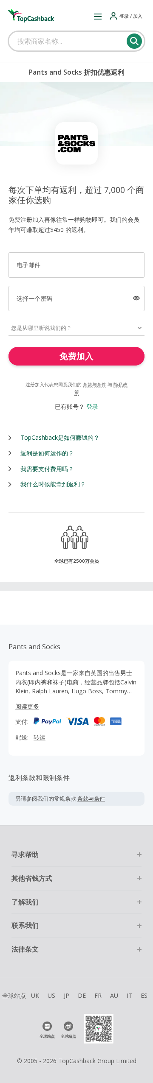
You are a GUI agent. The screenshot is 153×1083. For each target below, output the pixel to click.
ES (144, 995)
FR (98, 995)
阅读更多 (27, 706)
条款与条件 (94, 384)
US (51, 995)
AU (114, 995)
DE (82, 995)
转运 (39, 737)
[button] (98, 16)
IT (129, 995)
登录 (92, 406)
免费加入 (77, 356)
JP (66, 995)
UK (35, 995)
